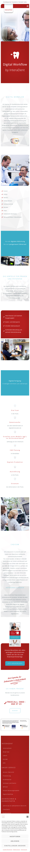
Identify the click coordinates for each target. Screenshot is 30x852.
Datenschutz (16, 849)
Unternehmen (7, 748)
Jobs (4, 763)
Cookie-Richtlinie (7, 849)
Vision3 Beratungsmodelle (11, 790)
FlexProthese (7, 813)
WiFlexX (5, 787)
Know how (6, 752)
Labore (5, 755)
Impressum (24, 849)
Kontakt (5, 759)
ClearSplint (6, 809)
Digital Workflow (8, 794)
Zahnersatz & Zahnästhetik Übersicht (14, 806)
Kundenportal (7, 779)
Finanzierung (7, 776)
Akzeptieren (15, 836)
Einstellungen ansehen (15, 845)
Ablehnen (15, 841)
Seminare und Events (9, 783)
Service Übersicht (8, 772)
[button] (27, 817)
